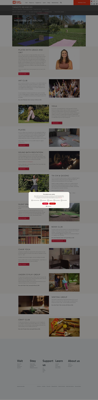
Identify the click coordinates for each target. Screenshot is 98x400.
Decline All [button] (52, 203)
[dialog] (49, 200)
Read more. (60, 197)
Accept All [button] (45, 203)
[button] (49, 206)
